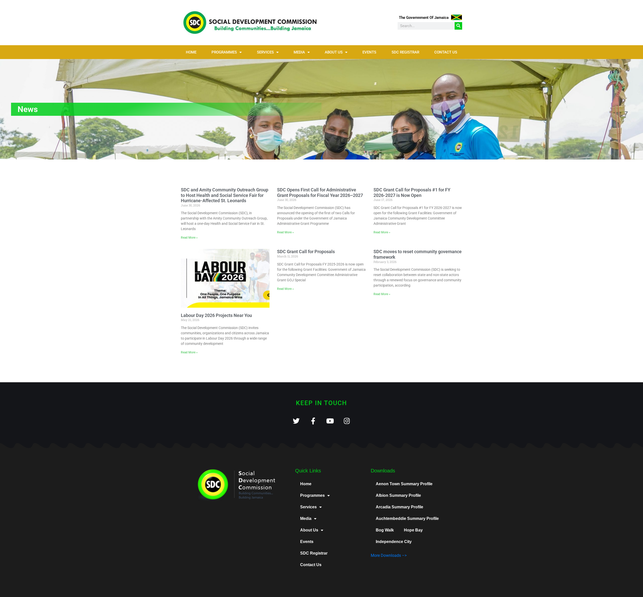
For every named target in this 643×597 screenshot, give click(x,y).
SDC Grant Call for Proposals (306, 251)
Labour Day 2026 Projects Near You (216, 315)
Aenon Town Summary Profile (404, 484)
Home (191, 52)
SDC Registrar (405, 52)
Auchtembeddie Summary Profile (407, 518)
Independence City (394, 541)
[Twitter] (296, 420)
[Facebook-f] (313, 420)
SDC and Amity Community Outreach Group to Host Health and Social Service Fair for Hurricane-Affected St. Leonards (224, 195)
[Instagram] (346, 420)
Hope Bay (413, 530)
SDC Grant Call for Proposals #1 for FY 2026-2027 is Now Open (411, 192)
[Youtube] (330, 420)
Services (265, 52)
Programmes (224, 52)
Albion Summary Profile (398, 495)
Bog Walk (385, 530)
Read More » (189, 237)
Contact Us (445, 52)
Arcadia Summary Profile (399, 507)
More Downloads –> (389, 555)
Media (299, 52)
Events (369, 52)
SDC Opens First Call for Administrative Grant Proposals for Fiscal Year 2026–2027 (320, 192)
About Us (334, 52)
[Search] (458, 26)
